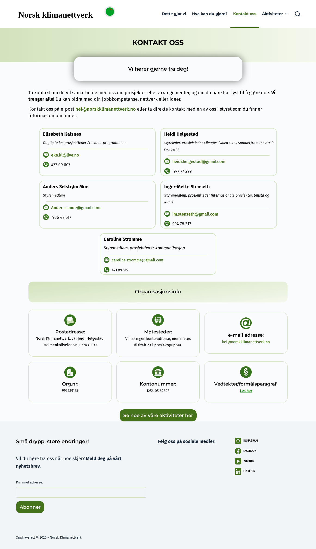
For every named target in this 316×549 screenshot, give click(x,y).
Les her (246, 391)
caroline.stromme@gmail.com (137, 260)
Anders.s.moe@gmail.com (75, 207)
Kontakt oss (244, 14)
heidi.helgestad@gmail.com (198, 161)
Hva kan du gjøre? (209, 14)
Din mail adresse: (29, 482)
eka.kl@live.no (65, 155)
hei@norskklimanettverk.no (105, 109)
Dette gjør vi (174, 14)
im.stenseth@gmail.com (195, 214)
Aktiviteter (272, 14)
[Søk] (297, 14)
